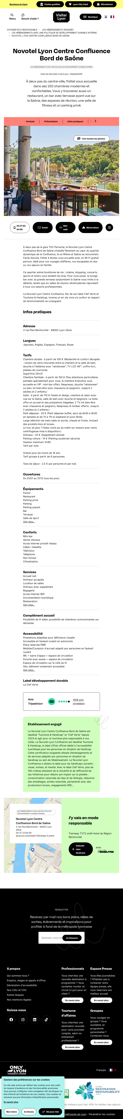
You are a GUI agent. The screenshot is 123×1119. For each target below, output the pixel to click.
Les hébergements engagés (58, 29)
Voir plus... (29, 521)
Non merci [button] (11, 1111)
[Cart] (105, 16)
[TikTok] (46, 1019)
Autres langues (15, 994)
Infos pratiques (75, 121)
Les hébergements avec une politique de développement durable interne (54, 32)
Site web (65, 227)
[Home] (61, 16)
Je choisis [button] (29, 1111)
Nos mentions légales (19, 999)
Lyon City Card (80, 4)
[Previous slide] (90, 121)
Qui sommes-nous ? (18, 975)
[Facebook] (11, 1019)
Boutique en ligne (18, 4)
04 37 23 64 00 (21, 227)
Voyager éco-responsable (22, 29)
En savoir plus (72, 1000)
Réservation (92, 227)
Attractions (107, 4)
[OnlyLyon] (16, 1070)
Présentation (51, 121)
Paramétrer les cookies (102, 1114)
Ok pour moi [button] (52, 1111)
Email (45, 227)
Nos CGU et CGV (17, 990)
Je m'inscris (72, 937)
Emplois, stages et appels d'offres (26, 980)
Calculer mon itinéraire (80, 849)
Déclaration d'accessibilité (22, 985)
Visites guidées (52, 4)
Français (101, 1070)
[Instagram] (23, 1019)
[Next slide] (95, 121)
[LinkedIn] (34, 1019)
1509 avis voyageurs (79, 701)
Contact (30, 121)
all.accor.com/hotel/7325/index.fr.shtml (35, 835)
